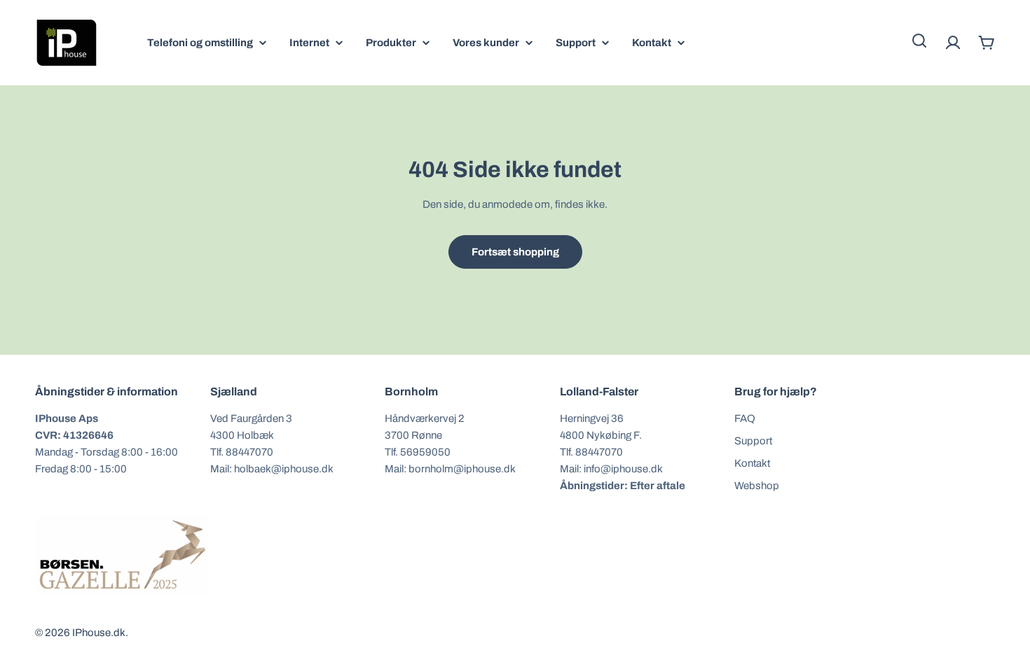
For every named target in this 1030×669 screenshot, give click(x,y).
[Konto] (953, 42)
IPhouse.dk (98, 632)
